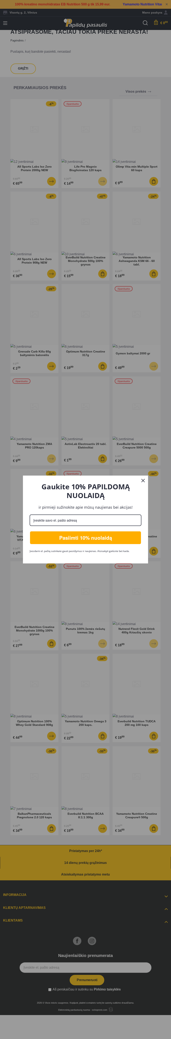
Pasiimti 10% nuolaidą (85, 537)
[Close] (143, 481)
